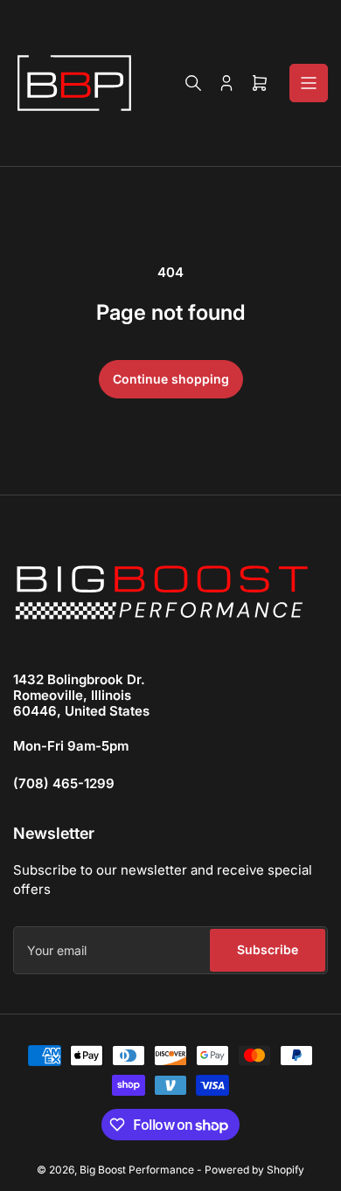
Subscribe (267, 949)
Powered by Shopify (254, 1169)
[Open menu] (308, 83)
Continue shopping (171, 378)
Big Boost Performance (137, 1169)
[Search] (193, 83)
